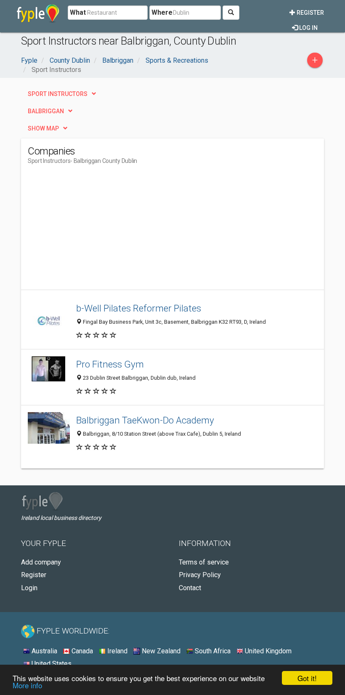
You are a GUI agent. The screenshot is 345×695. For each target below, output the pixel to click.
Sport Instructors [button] (58, 94)
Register (309, 12)
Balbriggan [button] (46, 111)
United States (51, 664)
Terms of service (204, 562)
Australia (43, 651)
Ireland (116, 651)
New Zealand (160, 651)
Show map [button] (43, 128)
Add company (41, 562)
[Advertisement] (98, 231)
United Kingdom (267, 651)
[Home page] (38, 12)
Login (29, 588)
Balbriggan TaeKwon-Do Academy (145, 420)
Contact (190, 588)
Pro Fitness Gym (110, 364)
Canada (81, 651)
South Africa (212, 651)
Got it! (307, 678)
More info (27, 685)
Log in (308, 27)
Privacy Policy (200, 575)
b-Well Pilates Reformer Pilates (138, 308)
